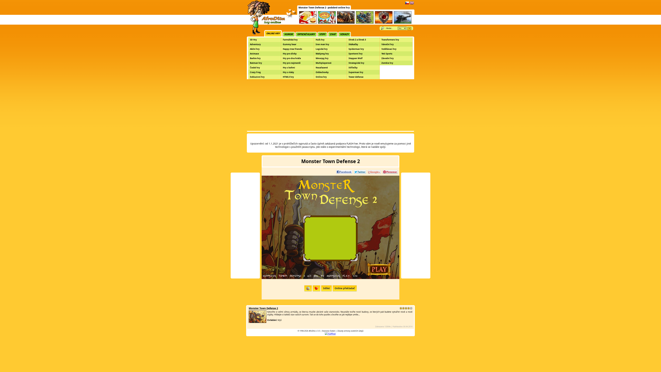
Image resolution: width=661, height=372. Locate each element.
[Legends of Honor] (346, 23)
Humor (288, 34)
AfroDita (312, 331)
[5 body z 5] (411, 308)
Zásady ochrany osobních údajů (350, 331)
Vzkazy (344, 34)
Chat (333, 34)
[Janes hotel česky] (327, 23)
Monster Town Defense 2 (263, 308)
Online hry (273, 33)
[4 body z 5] (408, 308)
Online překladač (345, 288)
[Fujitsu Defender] (403, 23)
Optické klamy (306, 34)
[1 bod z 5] (401, 308)
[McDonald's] (308, 23)
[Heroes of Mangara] (384, 23)
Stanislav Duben (328, 331)
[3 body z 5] (406, 308)
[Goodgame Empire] (365, 23)
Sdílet (326, 288)
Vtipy (322, 34)
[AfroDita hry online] (265, 23)
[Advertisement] (330, 105)
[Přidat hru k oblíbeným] (316, 288)
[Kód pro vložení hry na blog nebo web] (308, 288)
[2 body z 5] (403, 308)
